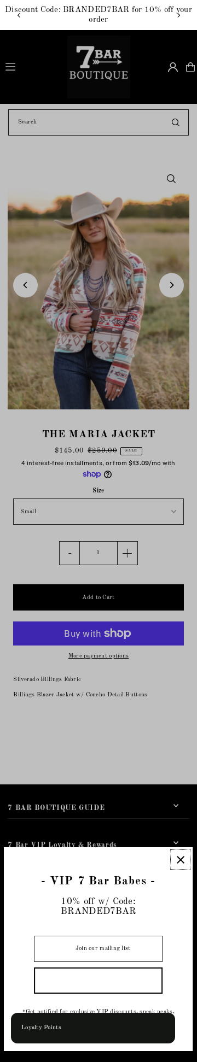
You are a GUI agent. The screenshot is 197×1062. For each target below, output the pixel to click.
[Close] (180, 859)
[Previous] (19, 15)
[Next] (178, 15)
